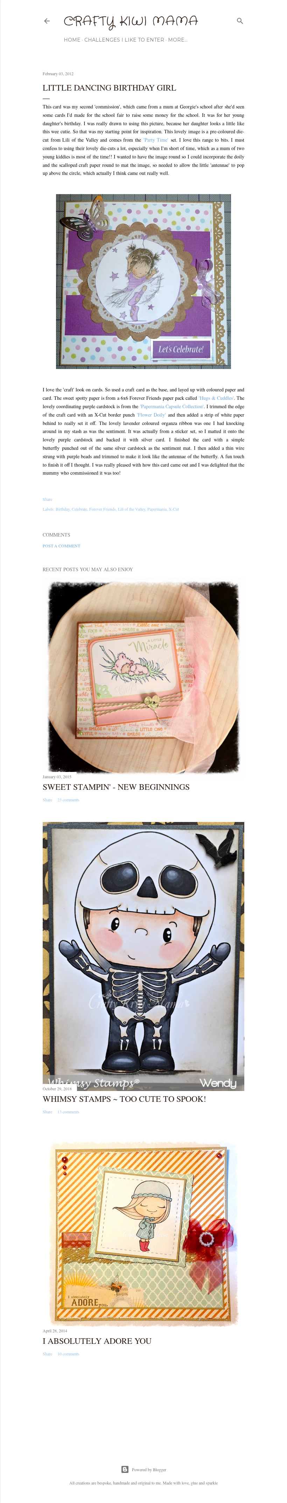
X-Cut (174, 509)
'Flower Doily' (151, 414)
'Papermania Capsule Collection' (172, 406)
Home (72, 40)
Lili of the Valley (131, 509)
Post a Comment (61, 545)
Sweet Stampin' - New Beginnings (116, 786)
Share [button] (47, 499)
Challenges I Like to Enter (124, 40)
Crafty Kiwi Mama (131, 21)
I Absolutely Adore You (97, 1340)
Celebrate (79, 509)
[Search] (240, 19)
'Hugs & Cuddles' (216, 398)
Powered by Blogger (149, 1469)
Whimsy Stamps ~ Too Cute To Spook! (124, 1098)
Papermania (157, 509)
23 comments (68, 799)
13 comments (68, 1111)
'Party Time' (156, 139)
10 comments (68, 1353)
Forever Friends (102, 509)
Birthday (63, 509)
